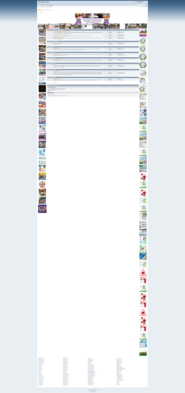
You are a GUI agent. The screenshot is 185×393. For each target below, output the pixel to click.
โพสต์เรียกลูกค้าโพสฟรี (90, 379)
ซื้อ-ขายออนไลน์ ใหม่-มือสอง (57, 42)
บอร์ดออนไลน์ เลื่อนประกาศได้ (57, 59)
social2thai (122, 65)
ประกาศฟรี (39, 367)
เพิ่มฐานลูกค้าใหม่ (40, 362)
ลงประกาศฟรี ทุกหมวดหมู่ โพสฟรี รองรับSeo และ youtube (61, 31)
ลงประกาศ (39, 374)
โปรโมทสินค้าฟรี (65, 369)
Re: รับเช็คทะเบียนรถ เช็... (121, 43)
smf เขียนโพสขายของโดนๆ (91, 381)
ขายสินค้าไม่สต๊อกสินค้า (90, 360)
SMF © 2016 (92, 389)
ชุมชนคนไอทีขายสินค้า (65, 367)
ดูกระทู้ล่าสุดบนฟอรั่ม (50, 90)
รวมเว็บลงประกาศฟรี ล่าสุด (41, 363)
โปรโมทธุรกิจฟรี (65, 368)
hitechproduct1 (122, 72)
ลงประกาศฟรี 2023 (40, 384)
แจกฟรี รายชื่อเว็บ (65, 372)
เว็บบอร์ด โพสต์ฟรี (65, 365)
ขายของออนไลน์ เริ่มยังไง (65, 382)
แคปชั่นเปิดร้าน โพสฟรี (90, 382)
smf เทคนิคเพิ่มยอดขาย (90, 384)
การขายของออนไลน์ (65, 384)
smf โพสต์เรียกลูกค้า (90, 378)
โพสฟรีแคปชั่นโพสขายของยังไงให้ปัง (92, 375)
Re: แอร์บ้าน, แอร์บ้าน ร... (121, 79)
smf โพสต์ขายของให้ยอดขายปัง (91, 371)
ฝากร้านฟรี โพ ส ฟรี (40, 381)
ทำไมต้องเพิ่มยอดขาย (119, 371)
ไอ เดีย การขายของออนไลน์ (91, 367)
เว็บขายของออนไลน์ (90, 368)
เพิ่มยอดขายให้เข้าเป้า (119, 363)
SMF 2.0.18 (89, 389)
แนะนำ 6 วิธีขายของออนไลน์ (66, 380)
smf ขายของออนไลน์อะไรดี (91, 363)
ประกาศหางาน (40, 372)
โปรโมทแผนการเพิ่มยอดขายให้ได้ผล (121, 368)
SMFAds (91, 390)
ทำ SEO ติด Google (40, 368)
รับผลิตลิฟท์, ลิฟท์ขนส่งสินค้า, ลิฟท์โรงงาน (59, 37)
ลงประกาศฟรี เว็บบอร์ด (65, 375)
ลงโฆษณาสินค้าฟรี (40, 365)
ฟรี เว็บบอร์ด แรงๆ (65, 377)
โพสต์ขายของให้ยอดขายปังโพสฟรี (91, 372)
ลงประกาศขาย (40, 369)
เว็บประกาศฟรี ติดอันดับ (41, 380)
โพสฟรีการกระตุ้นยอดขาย (119, 374)
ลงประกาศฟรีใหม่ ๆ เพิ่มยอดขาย (120, 379)
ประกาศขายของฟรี (119, 381)
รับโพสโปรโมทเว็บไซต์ (43, 2)
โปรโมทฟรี (118, 365)
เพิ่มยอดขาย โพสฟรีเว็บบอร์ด (57, 78)
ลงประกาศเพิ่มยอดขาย (119, 377)
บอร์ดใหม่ (54, 64)
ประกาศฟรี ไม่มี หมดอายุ (41, 379)
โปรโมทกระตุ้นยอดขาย (119, 375)
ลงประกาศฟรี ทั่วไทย (40, 382)
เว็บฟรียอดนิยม (40, 370)
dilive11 (64, 88)
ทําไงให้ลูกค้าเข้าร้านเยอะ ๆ (66, 358)
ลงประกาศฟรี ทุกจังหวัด (41, 376)
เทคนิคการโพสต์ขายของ (90, 370)
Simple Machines (96, 389)
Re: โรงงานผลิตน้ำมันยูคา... (121, 35)
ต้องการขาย (39, 377)
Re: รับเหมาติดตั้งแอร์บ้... (121, 54)
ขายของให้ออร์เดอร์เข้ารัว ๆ (91, 377)
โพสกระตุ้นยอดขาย (119, 358)
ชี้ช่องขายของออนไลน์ (65, 383)
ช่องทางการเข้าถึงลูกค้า (40, 361)
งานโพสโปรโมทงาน (65, 361)
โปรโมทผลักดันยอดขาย (119, 367)
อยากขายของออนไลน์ (65, 381)
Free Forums (94, 390)
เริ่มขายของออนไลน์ (90, 361)
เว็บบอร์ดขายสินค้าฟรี (65, 376)
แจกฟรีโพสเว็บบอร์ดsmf (65, 373)
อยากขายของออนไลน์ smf (91, 365)
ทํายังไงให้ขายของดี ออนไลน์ (41, 358)
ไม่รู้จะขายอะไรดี (90, 358)
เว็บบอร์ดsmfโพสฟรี (65, 374)
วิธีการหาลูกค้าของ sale (41, 359)
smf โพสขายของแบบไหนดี (91, 374)
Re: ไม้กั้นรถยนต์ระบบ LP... (121, 32)
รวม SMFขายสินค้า (65, 363)
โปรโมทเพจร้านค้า (119, 384)
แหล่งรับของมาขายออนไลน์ (120, 361)
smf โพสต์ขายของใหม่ (56, 53)
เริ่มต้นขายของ (118, 360)
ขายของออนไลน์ (64, 379)
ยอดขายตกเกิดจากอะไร (119, 370)
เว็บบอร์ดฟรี (118, 364)
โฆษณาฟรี (39, 366)
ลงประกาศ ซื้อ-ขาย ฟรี (65, 366)
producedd (122, 37)
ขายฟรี (117, 372)
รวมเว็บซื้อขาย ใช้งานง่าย (41, 375)
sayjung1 (122, 59)
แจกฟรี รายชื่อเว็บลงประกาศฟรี (66, 370)
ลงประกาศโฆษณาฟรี (40, 383)
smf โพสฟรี (89, 364)
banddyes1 (122, 48)
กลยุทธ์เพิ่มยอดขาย (65, 359)
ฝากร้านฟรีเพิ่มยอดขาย (119, 378)
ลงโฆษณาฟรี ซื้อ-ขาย (56, 48)
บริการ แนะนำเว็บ (40, 373)
